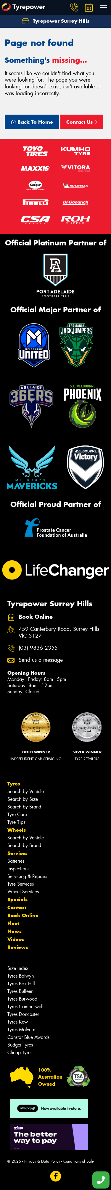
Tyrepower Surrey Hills (60, 21)
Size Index (17, 968)
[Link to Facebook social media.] (55, 1176)
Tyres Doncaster (23, 1014)
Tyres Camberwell (25, 1007)
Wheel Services (23, 892)
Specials (17, 899)
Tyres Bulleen (20, 991)
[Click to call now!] (74, 7)
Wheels (16, 830)
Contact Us (80, 122)
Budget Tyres (20, 1045)
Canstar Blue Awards (28, 1037)
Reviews (17, 947)
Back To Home (34, 122)
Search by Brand (24, 807)
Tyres (13, 783)
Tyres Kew (17, 1022)
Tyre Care (17, 814)
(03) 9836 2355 (38, 648)
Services (17, 853)
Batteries (15, 861)
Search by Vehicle (25, 791)
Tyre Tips (16, 822)
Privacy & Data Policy (42, 1161)
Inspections (18, 869)
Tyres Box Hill (21, 984)
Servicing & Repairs (27, 876)
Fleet (13, 923)
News (14, 931)
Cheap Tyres (19, 1052)
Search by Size (22, 799)
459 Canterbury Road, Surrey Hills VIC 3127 (59, 632)
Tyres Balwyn (20, 976)
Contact (16, 907)
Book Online (22, 915)
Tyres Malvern (21, 1029)
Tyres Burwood (22, 999)
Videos (15, 939)
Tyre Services (20, 884)
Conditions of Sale (78, 1161)
